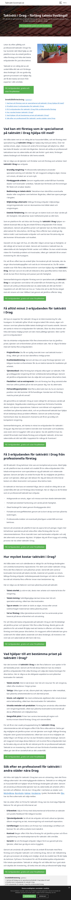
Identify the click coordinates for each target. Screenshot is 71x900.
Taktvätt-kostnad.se (14, 2)
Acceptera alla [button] (29, 896)
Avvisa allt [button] (42, 896)
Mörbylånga (9, 793)
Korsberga (36, 793)
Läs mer (54, 892)
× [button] (69, 887)
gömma (28, 100)
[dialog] (35, 893)
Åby (62, 793)
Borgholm (19, 793)
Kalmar (28, 793)
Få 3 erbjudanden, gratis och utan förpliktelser (35, 26)
